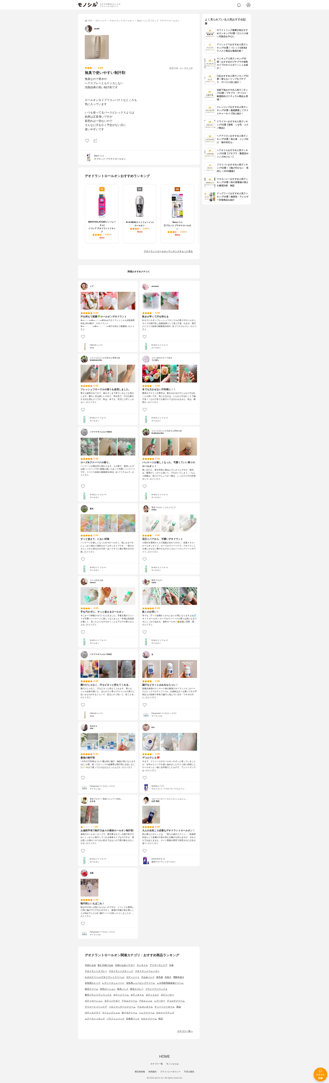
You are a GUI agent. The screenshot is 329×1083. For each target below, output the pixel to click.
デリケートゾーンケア (96, 1007)
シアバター (159, 1001)
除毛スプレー (136, 989)
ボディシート (132, 977)
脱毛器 (159, 977)
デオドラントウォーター (147, 971)
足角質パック (132, 1018)
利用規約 (152, 1071)
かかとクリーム (149, 1018)
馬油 (178, 1007)
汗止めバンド (148, 977)
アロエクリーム (129, 1001)
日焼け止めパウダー (125, 965)
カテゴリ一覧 (156, 1063)
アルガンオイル (145, 1007)
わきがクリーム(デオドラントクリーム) (104, 977)
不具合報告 (189, 1071)
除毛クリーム (91, 989)
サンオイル (142, 965)
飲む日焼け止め (105, 965)
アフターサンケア (158, 965)
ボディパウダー (112, 1001)
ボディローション (94, 1001)
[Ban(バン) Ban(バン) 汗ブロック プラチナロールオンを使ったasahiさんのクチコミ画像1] (97, 47)
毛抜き (168, 977)
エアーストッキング (95, 1018)
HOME (164, 1056)
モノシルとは (172, 1063)
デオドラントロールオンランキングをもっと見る (168, 251)
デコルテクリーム (176, 1001)
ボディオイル (137, 995)
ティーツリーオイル (165, 1007)
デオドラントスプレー (96, 971)
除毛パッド (122, 989)
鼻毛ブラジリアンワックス (98, 995)
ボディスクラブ (92, 1012)
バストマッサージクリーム (122, 1007)
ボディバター (167, 995)
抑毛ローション (107, 989)
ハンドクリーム (147, 1012)
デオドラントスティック (121, 971)
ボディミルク (152, 995)
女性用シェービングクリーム (140, 983)
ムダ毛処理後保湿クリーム (170, 983)
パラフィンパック (115, 1018)
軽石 (161, 1018)
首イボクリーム (129, 1012)
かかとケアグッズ (165, 1012)
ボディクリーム (121, 995)
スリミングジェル (111, 1012)
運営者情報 (140, 1071)
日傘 (171, 965)
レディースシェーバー (113, 983)
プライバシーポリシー (170, 1071)
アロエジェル (145, 1001)
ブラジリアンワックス (156, 989)
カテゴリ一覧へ (185, 1031)
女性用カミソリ (92, 983)
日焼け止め (90, 965)
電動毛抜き (178, 977)
